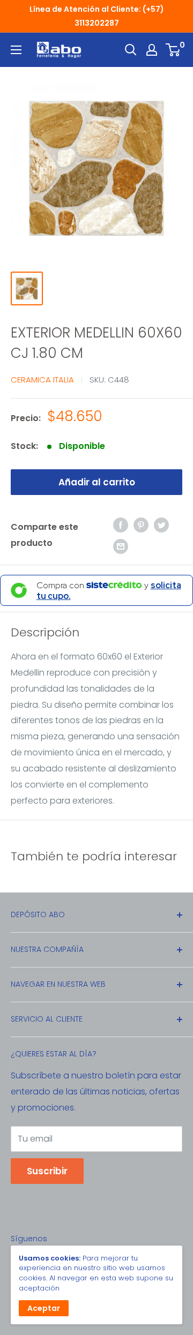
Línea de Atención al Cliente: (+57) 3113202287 (96, 16)
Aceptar (43, 1308)
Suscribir (47, 1171)
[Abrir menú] (16, 50)
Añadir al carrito (96, 482)
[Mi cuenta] (151, 50)
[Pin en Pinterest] (141, 524)
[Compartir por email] (120, 546)
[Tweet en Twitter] (161, 524)
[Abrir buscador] (131, 50)
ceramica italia (42, 379)
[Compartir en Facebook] (120, 524)
